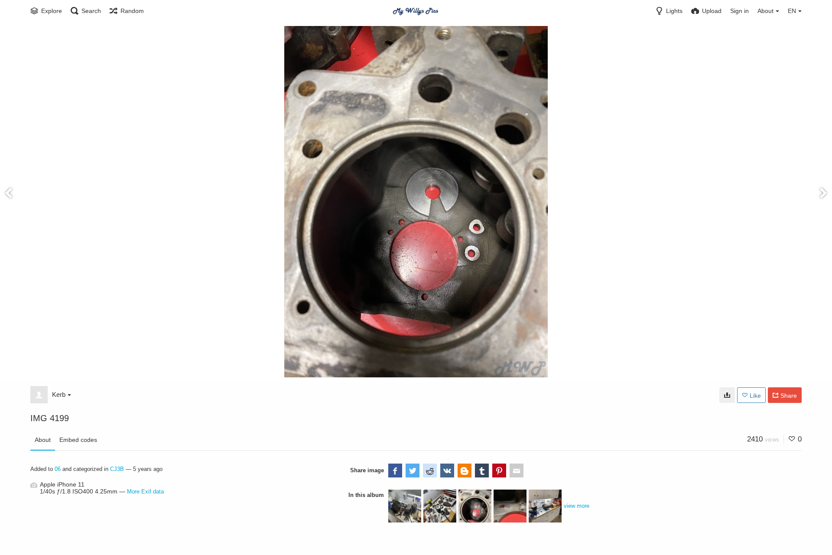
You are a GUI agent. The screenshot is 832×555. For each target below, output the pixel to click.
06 (58, 469)
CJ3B (117, 469)
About (43, 439)
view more (576, 506)
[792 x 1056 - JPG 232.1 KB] (727, 395)
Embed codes (78, 439)
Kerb (58, 394)
